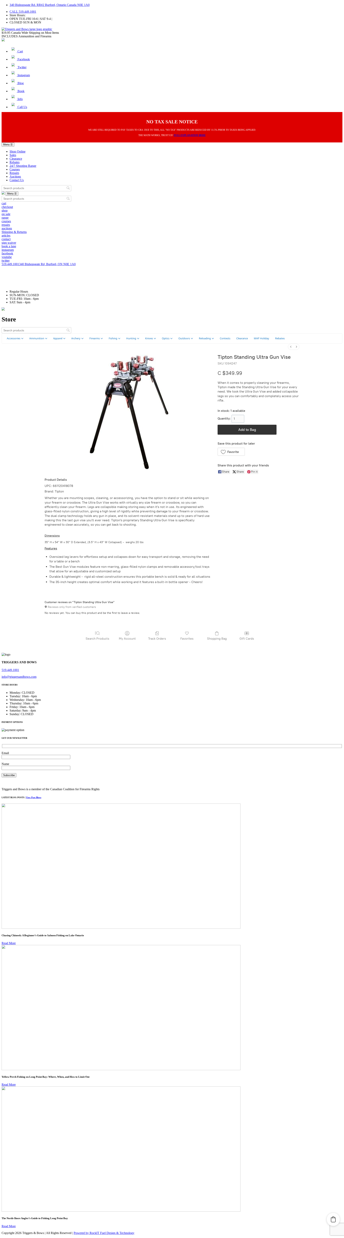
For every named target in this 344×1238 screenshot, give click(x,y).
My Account (127, 638)
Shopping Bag (217, 638)
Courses (15, 169)
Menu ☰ (8, 144)
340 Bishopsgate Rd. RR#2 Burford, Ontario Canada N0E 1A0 (50, 5)
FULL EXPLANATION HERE (190, 135)
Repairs (14, 173)
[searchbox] (36, 188)
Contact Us (17, 180)
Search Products (97, 638)
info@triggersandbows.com (19, 676)
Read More (9, 943)
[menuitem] (291, 347)
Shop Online (17, 151)
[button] (231, 452)
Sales (13, 155)
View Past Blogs (33, 797)
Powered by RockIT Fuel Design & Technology (104, 1233)
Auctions (15, 176)
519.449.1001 (10, 264)
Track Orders (157, 638)
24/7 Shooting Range (23, 165)
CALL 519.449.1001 (23, 11)
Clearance (16, 158)
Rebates (15, 162)
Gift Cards (246, 638)
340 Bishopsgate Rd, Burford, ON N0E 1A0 (47, 264)
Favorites (187, 638)
